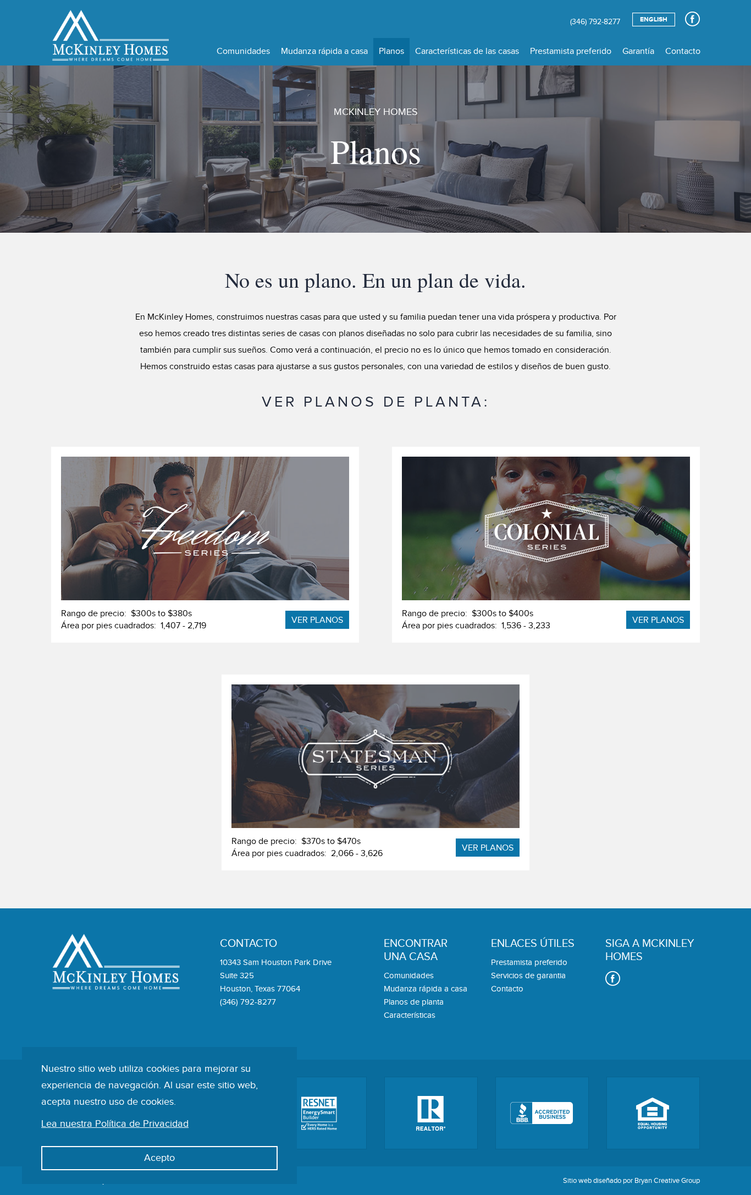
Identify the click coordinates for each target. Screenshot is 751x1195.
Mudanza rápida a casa (324, 51)
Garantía (638, 51)
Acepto (159, 1158)
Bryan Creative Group (667, 1180)
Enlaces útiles (533, 943)
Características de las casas (467, 51)
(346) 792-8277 (595, 22)
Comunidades (243, 51)
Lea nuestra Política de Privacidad (115, 1124)
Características (409, 1015)
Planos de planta (414, 1002)
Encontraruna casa (416, 950)
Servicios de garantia (528, 975)
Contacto (682, 51)
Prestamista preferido (570, 51)
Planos (391, 51)
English (653, 19)
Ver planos (317, 620)
